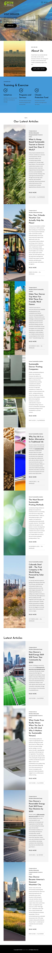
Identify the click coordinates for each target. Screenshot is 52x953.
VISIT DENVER (11, 14)
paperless (42, 197)
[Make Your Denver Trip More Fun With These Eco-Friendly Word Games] (14, 318)
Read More (32, 192)
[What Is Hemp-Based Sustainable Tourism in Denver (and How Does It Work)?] (14, 164)
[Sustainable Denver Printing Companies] (14, 391)
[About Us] (14, 59)
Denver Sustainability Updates (36, 361)
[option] (26, 20)
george (41, 698)
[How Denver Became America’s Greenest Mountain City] (14, 901)
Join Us (10, 25)
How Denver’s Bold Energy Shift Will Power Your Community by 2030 (36, 657)
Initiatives (8, 95)
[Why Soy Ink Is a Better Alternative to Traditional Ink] (14, 458)
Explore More (39, 69)
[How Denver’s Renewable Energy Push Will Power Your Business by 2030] (14, 826)
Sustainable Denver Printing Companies (35, 366)
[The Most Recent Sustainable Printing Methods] (14, 523)
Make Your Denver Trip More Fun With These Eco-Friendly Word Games (37, 299)
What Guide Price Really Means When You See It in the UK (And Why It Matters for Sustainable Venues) (36, 728)
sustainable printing (39, 448)
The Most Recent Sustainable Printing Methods (36, 502)
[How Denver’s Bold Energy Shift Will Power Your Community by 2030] (14, 673)
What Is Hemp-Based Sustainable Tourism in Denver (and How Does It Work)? (36, 145)
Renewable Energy (38, 212)
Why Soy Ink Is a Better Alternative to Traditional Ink (36, 439)
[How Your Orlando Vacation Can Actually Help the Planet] (14, 242)
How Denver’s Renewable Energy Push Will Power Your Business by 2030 (37, 806)
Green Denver (25, 949)
